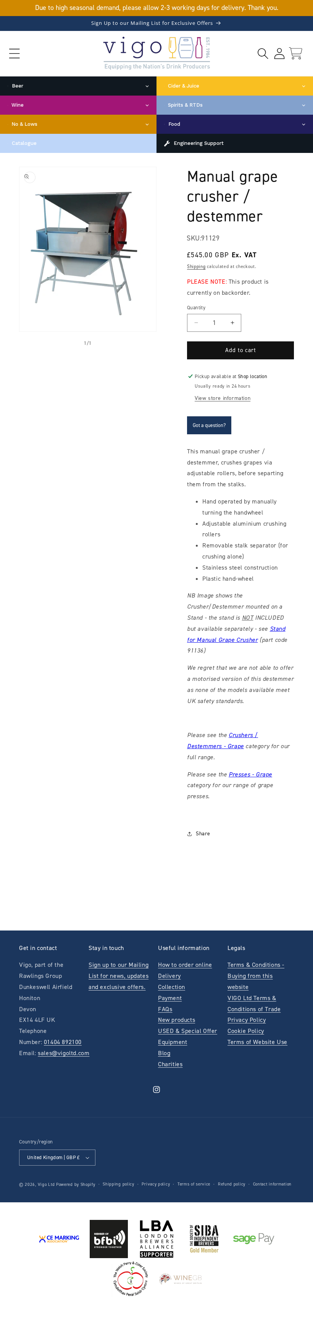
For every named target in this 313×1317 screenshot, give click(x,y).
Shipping (196, 266)
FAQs (165, 1009)
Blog (164, 1053)
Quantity (196, 307)
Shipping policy (118, 1184)
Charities (170, 1064)
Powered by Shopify (75, 1184)
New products (176, 1020)
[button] (14, 53)
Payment (170, 998)
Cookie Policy (245, 1031)
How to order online (185, 965)
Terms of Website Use (257, 1042)
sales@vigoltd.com (63, 1053)
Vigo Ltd (46, 1184)
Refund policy (231, 1184)
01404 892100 (63, 1042)
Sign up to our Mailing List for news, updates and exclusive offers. (118, 976)
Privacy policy (156, 1184)
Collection (171, 987)
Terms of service (193, 1184)
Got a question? (209, 425)
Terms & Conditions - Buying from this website (255, 976)
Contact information (272, 1184)
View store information (222, 398)
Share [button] (203, 833)
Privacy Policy (246, 1020)
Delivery (169, 976)
